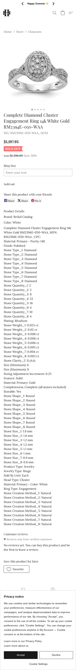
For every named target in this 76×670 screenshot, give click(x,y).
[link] (38, 662)
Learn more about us (16, 645)
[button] (7, 12)
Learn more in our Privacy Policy (23, 641)
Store (20, 32)
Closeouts (34, 32)
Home (8, 32)
